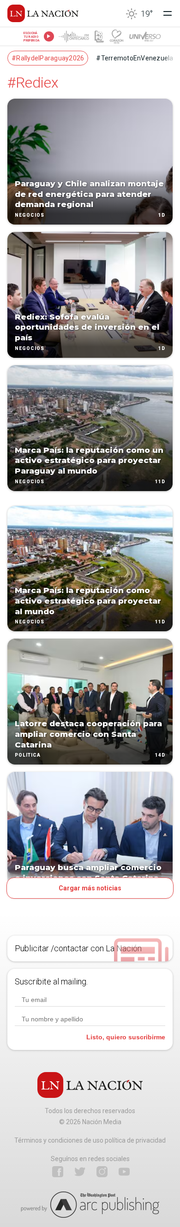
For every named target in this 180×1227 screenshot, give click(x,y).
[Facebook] (57, 1171)
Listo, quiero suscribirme (125, 1037)
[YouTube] (124, 1171)
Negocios (29, 215)
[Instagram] (102, 1171)
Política (28, 755)
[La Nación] (42, 13)
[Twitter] (79, 1171)
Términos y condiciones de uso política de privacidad (90, 1140)
